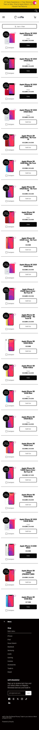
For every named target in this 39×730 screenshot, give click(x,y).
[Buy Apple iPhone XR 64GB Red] (9, 217)
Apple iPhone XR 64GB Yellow (28, 367)
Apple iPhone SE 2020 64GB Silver (28, 34)
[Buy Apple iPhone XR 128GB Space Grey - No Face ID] (9, 472)
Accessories (12, 665)
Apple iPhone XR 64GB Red (28, 213)
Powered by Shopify (8, 721)
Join (28, 693)
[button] (35, 17)
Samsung (11, 650)
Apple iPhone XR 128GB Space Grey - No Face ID (28, 470)
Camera (10, 661)
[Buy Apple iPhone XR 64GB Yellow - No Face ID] (9, 319)
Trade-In (10, 668)
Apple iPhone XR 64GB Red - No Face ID (28, 137)
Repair (10, 672)
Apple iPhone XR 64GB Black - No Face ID (28, 188)
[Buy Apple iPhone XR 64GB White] (9, 345)
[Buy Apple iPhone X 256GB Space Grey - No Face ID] (9, 294)
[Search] (36, 10)
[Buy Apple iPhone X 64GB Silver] (9, 549)
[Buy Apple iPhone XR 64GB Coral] (9, 447)
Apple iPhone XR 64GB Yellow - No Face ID (28, 316)
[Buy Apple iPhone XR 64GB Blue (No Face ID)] (9, 166)
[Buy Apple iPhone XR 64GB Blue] (9, 396)
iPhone (10, 636)
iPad (9, 639)
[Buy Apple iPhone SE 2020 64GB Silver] (9, 38)
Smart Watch (12, 643)
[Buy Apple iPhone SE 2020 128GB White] (9, 524)
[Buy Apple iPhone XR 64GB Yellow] (9, 370)
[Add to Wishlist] (14, 33)
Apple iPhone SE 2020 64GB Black (28, 60)
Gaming (10, 657)
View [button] (28, 45)
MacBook (11, 647)
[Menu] (3, 17)
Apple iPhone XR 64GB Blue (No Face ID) (28, 163)
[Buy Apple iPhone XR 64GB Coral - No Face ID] (9, 242)
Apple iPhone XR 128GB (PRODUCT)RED (28, 572)
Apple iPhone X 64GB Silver (28, 547)
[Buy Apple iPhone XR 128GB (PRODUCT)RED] (9, 575)
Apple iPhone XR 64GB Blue (28, 392)
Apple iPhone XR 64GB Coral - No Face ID (28, 240)
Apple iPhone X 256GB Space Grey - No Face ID (28, 291)
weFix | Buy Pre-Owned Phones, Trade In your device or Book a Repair (19, 717)
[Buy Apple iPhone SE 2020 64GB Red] (9, 89)
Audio (9, 654)
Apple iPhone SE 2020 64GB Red (28, 85)
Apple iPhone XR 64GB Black (28, 418)
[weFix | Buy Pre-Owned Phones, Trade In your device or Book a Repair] (18, 17)
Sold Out (28, 122)
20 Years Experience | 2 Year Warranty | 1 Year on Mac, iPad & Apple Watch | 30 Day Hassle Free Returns (20, 4)
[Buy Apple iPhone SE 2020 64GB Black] (9, 63)
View (28, 556)
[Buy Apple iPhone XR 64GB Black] (9, 421)
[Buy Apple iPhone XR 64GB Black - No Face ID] (9, 191)
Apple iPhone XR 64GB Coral (28, 444)
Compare (11, 48)
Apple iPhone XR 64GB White (28, 342)
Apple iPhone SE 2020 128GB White (28, 520)
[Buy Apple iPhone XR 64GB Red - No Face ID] (9, 140)
